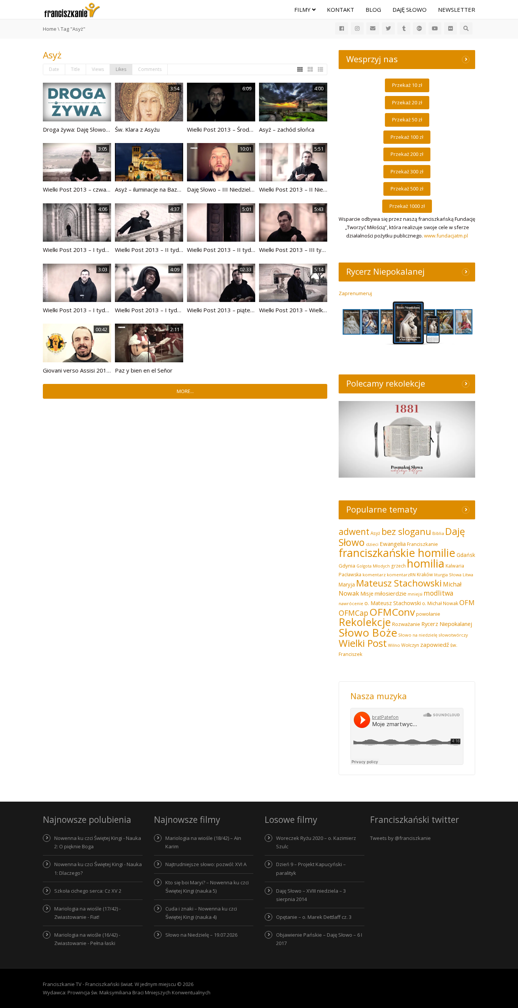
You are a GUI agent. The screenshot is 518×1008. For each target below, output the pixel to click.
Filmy (303, 9)
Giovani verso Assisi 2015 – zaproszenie (95, 370)
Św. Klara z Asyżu (137, 129)
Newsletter (456, 9)
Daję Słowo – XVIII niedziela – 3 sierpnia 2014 (311, 895)
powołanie (428, 613)
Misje (367, 593)
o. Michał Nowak (440, 603)
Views (98, 69)
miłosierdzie (391, 593)
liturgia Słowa (447, 574)
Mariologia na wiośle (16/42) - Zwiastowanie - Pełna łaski (87, 939)
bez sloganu (406, 531)
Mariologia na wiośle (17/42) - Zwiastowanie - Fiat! (87, 912)
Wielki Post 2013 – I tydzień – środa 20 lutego (175, 310)
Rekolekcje (365, 622)
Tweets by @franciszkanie (400, 838)
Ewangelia (393, 543)
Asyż (375, 533)
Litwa (468, 574)
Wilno (394, 645)
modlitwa (439, 593)
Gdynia (347, 565)
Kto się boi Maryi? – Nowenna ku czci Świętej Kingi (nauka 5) (207, 886)
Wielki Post (363, 643)
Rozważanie (406, 624)
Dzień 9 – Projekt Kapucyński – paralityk (311, 868)
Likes (121, 69)
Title (75, 69)
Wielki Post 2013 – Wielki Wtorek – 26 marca (317, 310)
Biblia (438, 533)
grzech (398, 566)
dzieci (372, 544)
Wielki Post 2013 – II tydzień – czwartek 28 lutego (253, 249)
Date (54, 69)
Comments (150, 69)
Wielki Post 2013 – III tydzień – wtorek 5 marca (321, 249)
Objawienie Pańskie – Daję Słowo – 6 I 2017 (319, 939)
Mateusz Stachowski (399, 583)
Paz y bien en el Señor (144, 370)
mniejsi (415, 594)
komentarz (374, 574)
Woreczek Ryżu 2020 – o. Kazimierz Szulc (316, 842)
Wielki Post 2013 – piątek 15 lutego (233, 310)
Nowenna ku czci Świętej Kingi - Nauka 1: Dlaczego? (98, 868)
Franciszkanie (422, 544)
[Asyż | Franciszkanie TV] (72, 9)
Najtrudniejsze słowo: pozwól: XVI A (205, 864)
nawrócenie (351, 603)
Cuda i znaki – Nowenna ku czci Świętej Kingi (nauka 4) (201, 912)
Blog (373, 9)
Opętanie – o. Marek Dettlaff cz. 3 (314, 917)
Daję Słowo (409, 9)
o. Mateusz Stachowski (392, 603)
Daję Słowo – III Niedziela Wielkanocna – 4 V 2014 (251, 189)
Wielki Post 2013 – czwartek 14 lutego (93, 189)
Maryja (347, 584)
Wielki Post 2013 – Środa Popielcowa (235, 129)
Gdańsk (466, 554)
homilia (425, 563)
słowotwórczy (453, 635)
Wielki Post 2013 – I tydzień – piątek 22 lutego (104, 310)
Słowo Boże (368, 632)
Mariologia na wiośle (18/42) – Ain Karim (203, 842)
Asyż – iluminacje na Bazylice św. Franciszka (171, 189)
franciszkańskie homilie (397, 553)
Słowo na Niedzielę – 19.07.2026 (201, 934)
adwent (354, 531)
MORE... (185, 391)
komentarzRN (401, 574)
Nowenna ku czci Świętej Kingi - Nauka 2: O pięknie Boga (97, 842)
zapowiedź (434, 644)
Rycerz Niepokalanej (446, 623)
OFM (466, 602)
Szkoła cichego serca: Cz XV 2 (87, 890)
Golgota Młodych (373, 566)
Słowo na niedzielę (417, 635)
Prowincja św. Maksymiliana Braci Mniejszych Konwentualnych (138, 992)
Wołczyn (410, 645)
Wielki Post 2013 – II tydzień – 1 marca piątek (174, 249)
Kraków (425, 574)
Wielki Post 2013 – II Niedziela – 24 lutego (314, 189)
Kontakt (340, 9)
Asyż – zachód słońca (286, 129)
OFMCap (353, 613)
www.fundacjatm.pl (446, 235)
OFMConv (392, 612)
